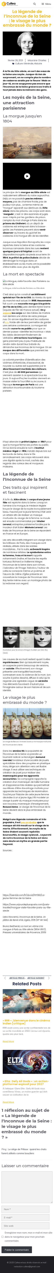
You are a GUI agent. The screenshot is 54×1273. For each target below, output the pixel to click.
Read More (8, 1041)
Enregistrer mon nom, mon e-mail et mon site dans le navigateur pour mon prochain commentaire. (28, 1236)
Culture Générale (24, 63)
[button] (34, 4)
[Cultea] (10, 4)
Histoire (38, 63)
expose (7, 313)
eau (7, 322)
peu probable (29, 822)
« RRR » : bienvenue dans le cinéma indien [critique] (26, 1022)
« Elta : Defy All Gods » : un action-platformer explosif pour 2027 (26, 1082)
